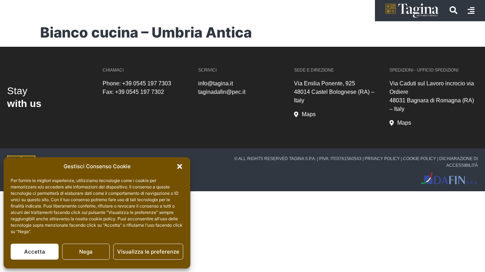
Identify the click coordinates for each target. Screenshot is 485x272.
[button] (179, 166)
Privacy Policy (382, 158)
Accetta (34, 251)
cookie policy (102, 218)
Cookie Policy (419, 158)
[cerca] (453, 10)
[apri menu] (471, 11)
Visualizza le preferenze (148, 251)
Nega (86, 251)
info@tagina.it (215, 83)
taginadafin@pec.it (221, 92)
